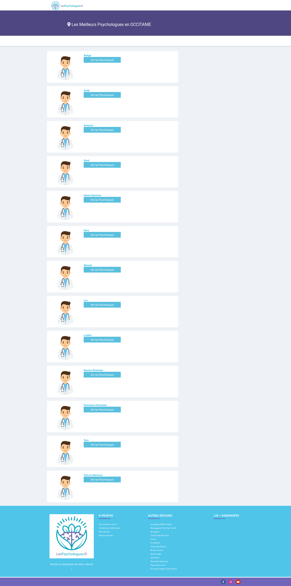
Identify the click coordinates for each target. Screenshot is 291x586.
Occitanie (155, 557)
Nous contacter (106, 535)
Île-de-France (157, 550)
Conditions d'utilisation (109, 528)
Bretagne (155, 531)
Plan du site (104, 531)
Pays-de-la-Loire (158, 565)
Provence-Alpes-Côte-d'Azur (164, 568)
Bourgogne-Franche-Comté (163, 528)
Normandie (156, 553)
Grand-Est (155, 542)
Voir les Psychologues (102, 60)
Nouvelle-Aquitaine (159, 561)
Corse (153, 539)
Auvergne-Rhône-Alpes (161, 524)
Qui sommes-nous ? (108, 524)
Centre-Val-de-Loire (160, 535)
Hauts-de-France (158, 546)
